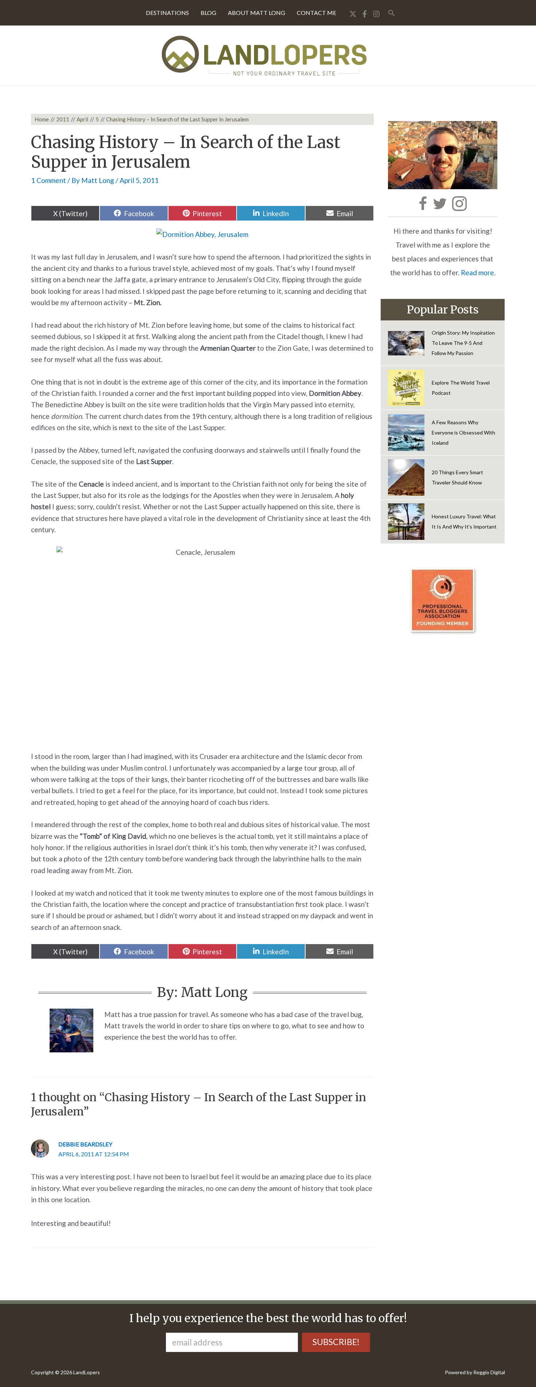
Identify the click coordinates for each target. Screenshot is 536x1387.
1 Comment (48, 180)
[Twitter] (353, 13)
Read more (477, 272)
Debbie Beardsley (85, 1144)
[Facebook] (364, 13)
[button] (391, 12)
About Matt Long (256, 12)
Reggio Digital (489, 1372)
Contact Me (316, 12)
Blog (208, 12)
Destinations (167, 12)
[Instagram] (376, 13)
